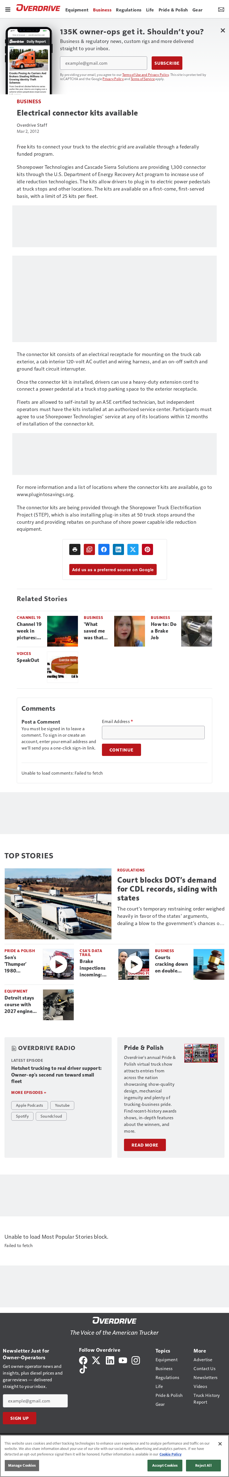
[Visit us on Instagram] (136, 1360)
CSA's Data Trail (91, 952)
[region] (114, 1456)
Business (29, 101)
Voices (24, 653)
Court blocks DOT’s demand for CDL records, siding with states (167, 888)
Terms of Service (143, 78)
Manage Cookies (22, 1465)
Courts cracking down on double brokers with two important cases (171, 964)
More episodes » (28, 1092)
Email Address (117, 721)
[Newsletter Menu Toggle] (221, 9)
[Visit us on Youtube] (123, 1360)
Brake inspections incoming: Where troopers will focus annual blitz (94, 968)
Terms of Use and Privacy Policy (145, 74)
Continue (121, 750)
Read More (145, 1145)
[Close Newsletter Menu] (222, 30)
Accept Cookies (165, 1465)
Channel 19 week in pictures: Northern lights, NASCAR (29, 631)
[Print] (74, 549)
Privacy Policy (113, 78)
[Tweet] (133, 549)
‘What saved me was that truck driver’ (94, 631)
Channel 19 (28, 617)
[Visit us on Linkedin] (110, 1360)
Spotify (22, 1115)
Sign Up (19, 1418)
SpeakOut (28, 660)
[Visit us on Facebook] (83, 1360)
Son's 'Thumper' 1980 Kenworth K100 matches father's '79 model (20, 964)
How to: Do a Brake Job (164, 631)
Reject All (203, 1465)
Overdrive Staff (32, 125)
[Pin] (147, 549)
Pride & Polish (19, 950)
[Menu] (7, 9)
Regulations (131, 870)
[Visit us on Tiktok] (83, 1369)
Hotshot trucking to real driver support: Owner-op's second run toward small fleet (56, 1075)
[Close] (220, 1444)
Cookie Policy (170, 1454)
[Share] (103, 549)
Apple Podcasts (29, 1105)
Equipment (16, 991)
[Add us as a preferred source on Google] (89, 549)
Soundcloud (51, 1115)
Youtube (62, 1105)
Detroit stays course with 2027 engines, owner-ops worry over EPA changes (20, 1005)
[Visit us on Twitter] (96, 1360)
